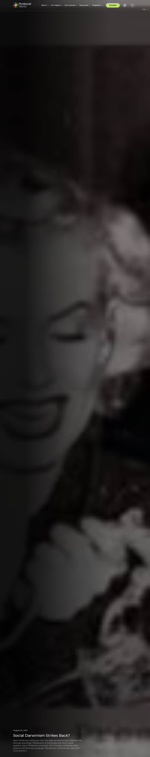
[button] (44, 5)
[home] (22, 5)
